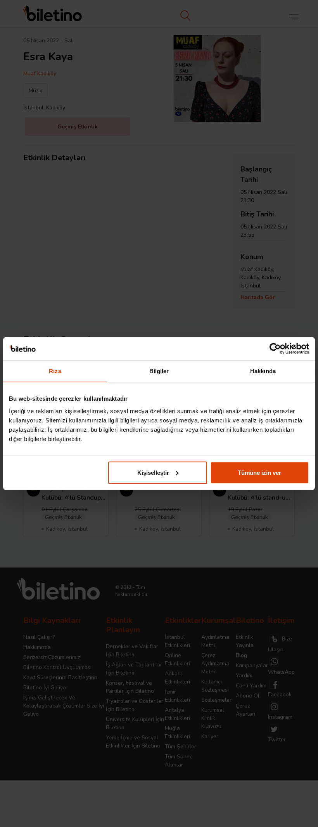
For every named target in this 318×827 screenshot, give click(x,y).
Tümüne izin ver (259, 472)
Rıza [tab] (55, 371)
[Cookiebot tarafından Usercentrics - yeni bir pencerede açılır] (275, 349)
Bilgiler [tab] (159, 371)
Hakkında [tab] (263, 371)
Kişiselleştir (153, 472)
